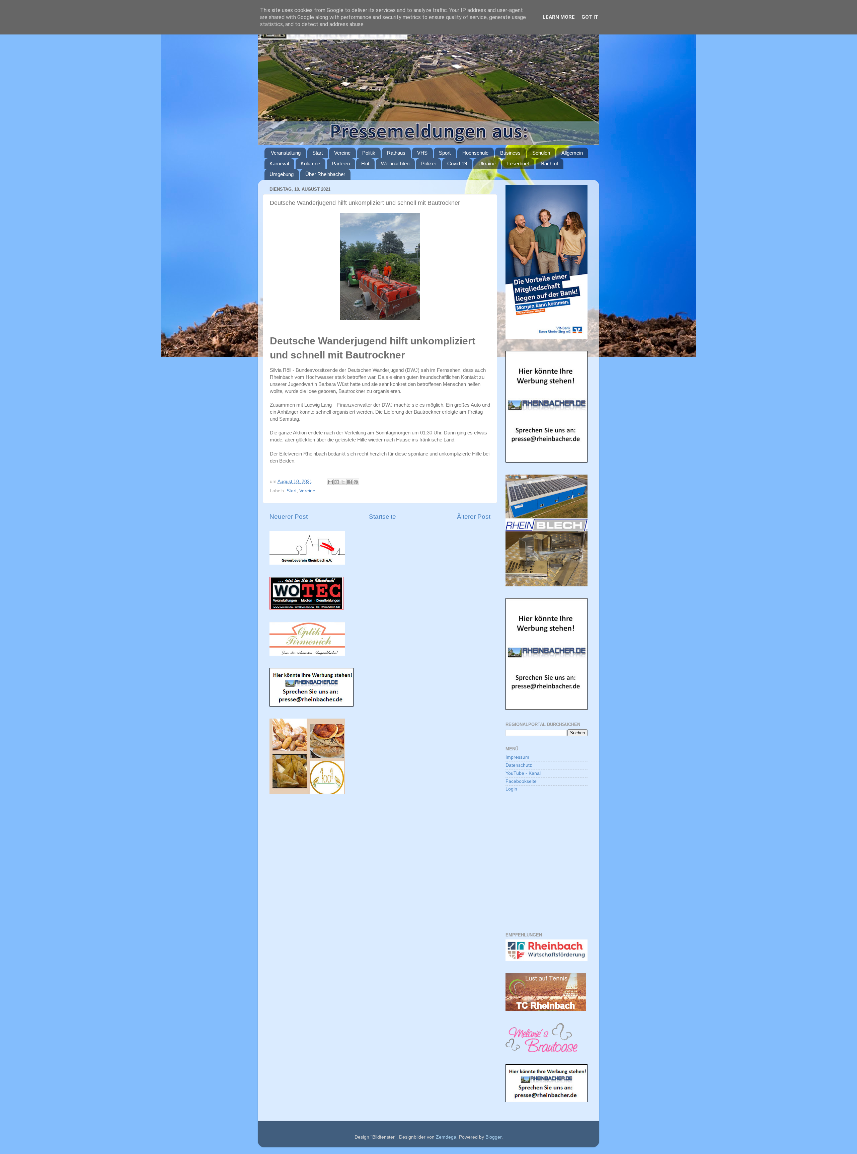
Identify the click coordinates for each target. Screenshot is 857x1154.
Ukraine (486, 163)
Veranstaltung (286, 153)
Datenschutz (518, 765)
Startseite (382, 516)
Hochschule (475, 153)
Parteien (341, 163)
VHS (422, 153)
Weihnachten (395, 163)
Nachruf (549, 163)
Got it (590, 17)
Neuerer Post (288, 516)
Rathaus (396, 153)
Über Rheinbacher (325, 174)
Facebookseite (521, 781)
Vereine (342, 153)
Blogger (493, 1137)
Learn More (559, 17)
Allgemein (572, 153)
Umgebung (281, 174)
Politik (368, 153)
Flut (365, 163)
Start (317, 153)
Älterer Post (473, 516)
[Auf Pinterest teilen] (356, 482)
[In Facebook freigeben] (349, 482)
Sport (445, 153)
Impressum (517, 757)
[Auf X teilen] (343, 482)
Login (511, 789)
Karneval (279, 163)
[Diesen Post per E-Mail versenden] (330, 482)
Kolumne (310, 163)
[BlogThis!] (336, 482)
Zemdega (446, 1137)
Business (510, 153)
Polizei (428, 163)
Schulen (541, 153)
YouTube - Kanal (523, 773)
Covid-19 (457, 163)
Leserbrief (518, 163)
